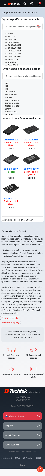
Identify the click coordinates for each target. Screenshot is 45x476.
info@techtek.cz (35, 392)
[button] (22, 416)
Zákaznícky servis (21, 406)
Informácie (21, 400)
